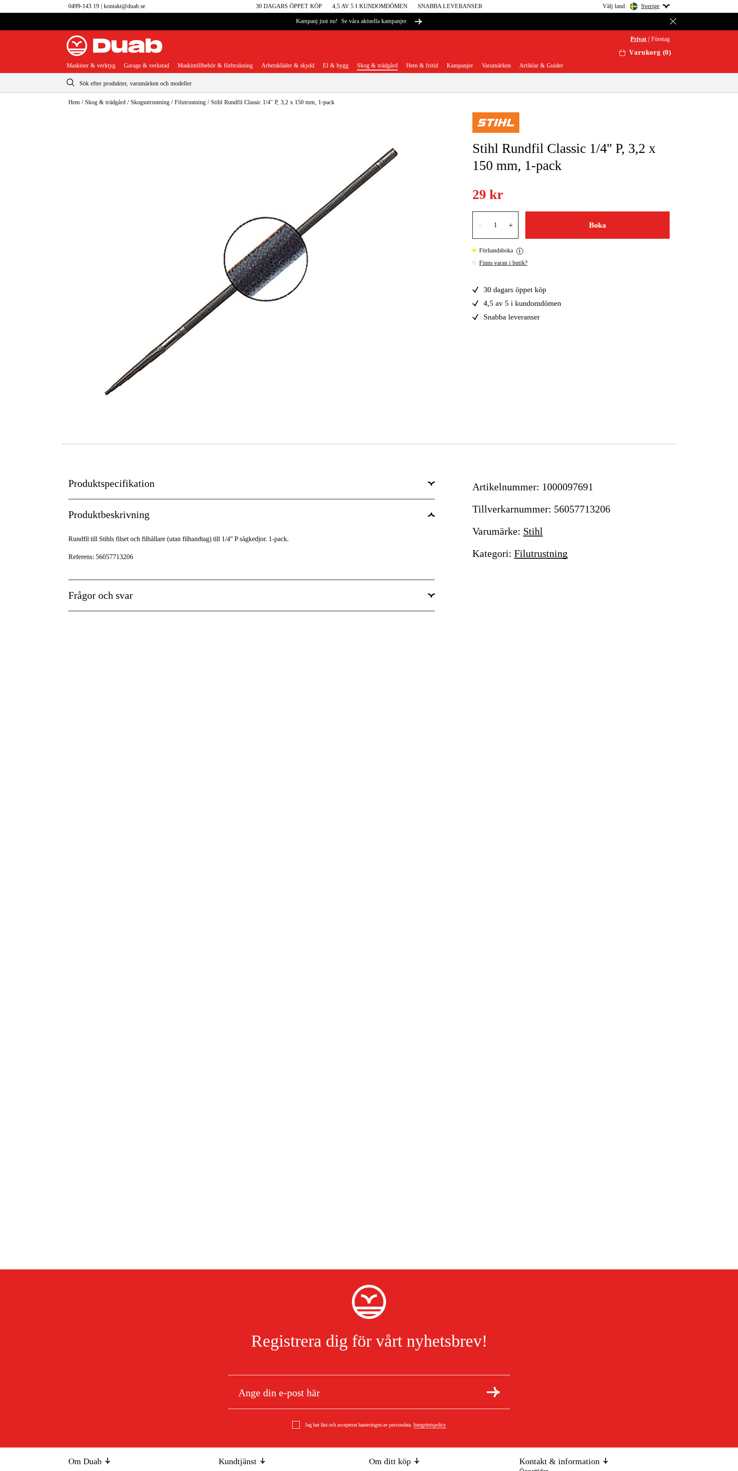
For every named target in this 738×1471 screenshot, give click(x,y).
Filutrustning (190, 102)
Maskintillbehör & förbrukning (215, 66)
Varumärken (496, 66)
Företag (660, 39)
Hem (74, 102)
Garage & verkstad (146, 66)
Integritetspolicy (429, 1425)
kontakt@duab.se (124, 6)
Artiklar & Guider (541, 66)
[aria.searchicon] (70, 82)
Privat (638, 39)
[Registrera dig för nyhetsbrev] (493, 1392)
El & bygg (335, 66)
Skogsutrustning (150, 102)
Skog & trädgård (377, 66)
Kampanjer (460, 66)
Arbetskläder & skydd (287, 66)
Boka (597, 225)
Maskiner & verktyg (91, 66)
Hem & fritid (422, 66)
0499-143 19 (83, 6)
